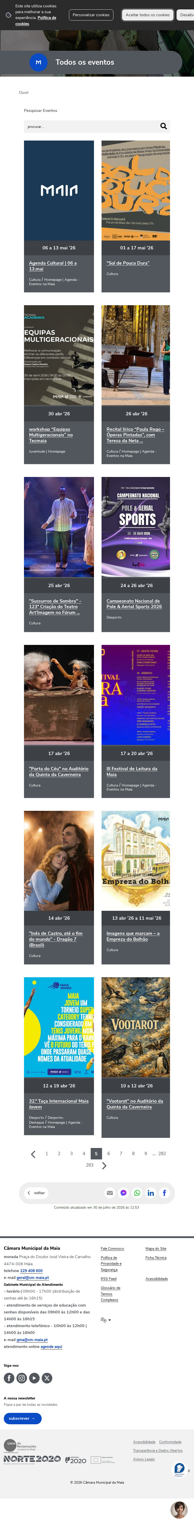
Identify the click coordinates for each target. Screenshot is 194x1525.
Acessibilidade (144, 1442)
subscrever (19, 1418)
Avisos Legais (144, 1459)
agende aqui (51, 1346)
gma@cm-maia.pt (32, 1339)
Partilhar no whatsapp (137, 1192)
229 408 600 (31, 1270)
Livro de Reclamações (20, 1445)
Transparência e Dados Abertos (158, 1450)
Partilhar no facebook (164, 1192)
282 (162, 1154)
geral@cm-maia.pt (33, 1277)
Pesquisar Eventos (40, 110)
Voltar (39, 1193)
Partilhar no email (109, 1192)
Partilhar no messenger (123, 1192)
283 (89, 1165)
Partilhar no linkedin (150, 1192)
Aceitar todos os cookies (148, 15)
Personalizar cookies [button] (91, 15)
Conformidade (170, 1442)
